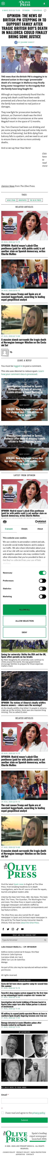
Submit (24, 1120)
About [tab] (40, 529)
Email (5, 1095)
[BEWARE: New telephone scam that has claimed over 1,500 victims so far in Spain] (24, 410)
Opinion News (7, 186)
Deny (24, 632)
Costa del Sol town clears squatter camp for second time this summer (24, 985)
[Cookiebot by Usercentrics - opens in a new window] (35, 522)
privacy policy (38, 1112)
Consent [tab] (9, 529)
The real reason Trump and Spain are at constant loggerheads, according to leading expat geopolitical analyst (23, 296)
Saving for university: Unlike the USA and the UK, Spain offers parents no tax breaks (23, 655)
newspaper (23, 200)
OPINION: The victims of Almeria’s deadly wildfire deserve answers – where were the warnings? (23, 703)
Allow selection (24, 621)
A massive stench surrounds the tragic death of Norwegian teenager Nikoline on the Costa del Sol (23, 342)
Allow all (24, 610)
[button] (45, 940)
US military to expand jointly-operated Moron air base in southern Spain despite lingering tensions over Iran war (24, 1014)
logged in (18, 366)
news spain (11, 200)
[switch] (42, 581)
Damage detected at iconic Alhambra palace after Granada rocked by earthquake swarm (21, 1024)
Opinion (26, 10)
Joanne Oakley (28, 42)
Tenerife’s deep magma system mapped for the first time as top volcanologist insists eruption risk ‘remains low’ (24, 994)
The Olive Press (35, 200)
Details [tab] (24, 529)
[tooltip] (11, 352)
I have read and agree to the (25, 1113)
